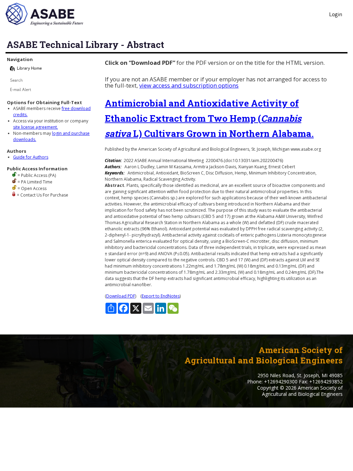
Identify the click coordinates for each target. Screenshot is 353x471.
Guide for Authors (30, 157)
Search (16, 81)
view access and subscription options (189, 85)
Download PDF (120, 296)
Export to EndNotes (161, 296)
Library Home (29, 69)
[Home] (12, 68)
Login (335, 15)
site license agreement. (35, 127)
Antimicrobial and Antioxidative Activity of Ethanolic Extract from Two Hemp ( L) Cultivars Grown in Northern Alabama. (209, 118)
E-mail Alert (20, 90)
